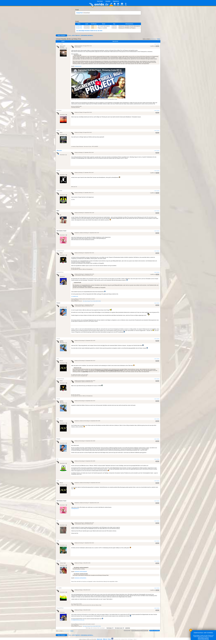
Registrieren (116, 1)
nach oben (156, 43)
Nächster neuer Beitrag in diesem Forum (140, 630)
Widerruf (105, 639)
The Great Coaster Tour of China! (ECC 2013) (92, 301)
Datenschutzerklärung (203, 639)
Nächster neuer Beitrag (154, 630)
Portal (109, 639)
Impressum (99, 639)
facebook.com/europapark (81, 571)
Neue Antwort (61, 35)
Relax (157, 46)
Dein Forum (100, 1)
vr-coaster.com (74, 296)
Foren (69, 35)
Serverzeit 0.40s (117, 639)
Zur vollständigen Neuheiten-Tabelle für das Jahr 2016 (89, 30)
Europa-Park (79, 12)
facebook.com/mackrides (80, 578)
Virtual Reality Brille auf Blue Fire (68, 39)
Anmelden (107, 1)
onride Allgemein (76, 35)
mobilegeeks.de (75, 508)
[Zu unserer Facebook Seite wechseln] (112, 639)
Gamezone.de (78, 66)
